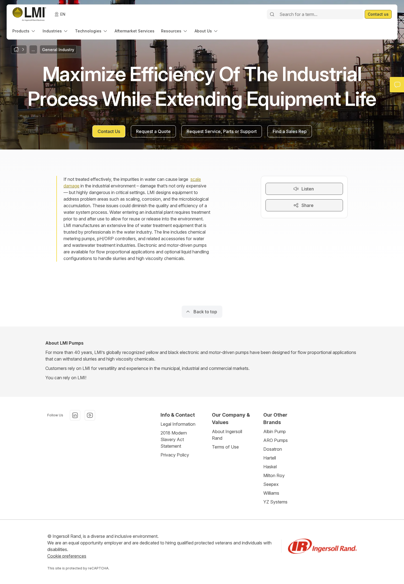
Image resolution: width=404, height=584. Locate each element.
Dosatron (272, 449)
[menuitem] (24, 31)
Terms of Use (225, 447)
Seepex (271, 484)
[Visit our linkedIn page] (75, 415)
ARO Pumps (275, 440)
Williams (271, 493)
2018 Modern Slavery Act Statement (174, 439)
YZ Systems (275, 502)
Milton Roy (274, 475)
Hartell (269, 458)
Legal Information (178, 424)
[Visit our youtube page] (90, 415)
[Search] (272, 14)
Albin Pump (274, 431)
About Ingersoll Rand (227, 435)
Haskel (270, 466)
